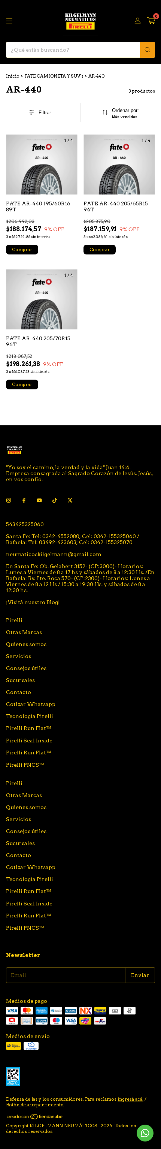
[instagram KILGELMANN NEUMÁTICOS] (8, 500)
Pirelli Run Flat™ (28, 728)
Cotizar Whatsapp (30, 704)
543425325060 (25, 524)
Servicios (18, 656)
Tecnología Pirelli (29, 716)
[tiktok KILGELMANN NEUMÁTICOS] (54, 500)
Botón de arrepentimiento (35, 1104)
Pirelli (14, 620)
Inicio (12, 76)
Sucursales (20, 680)
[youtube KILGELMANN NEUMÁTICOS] (39, 500)
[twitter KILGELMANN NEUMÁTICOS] (70, 500)
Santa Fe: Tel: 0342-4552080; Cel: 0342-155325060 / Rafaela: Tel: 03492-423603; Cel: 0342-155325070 (72, 539)
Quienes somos (26, 644)
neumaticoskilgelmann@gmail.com (53, 554)
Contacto (18, 692)
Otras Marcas (24, 632)
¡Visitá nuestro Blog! (33, 602)
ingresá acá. (130, 1099)
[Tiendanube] (35, 1118)
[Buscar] (147, 50)
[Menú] (9, 21)
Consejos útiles (26, 668)
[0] (151, 20)
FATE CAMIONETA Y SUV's (53, 76)
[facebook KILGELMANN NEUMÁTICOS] (24, 500)
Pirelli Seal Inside (29, 741)
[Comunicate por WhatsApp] (145, 1133)
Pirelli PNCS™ (25, 765)
